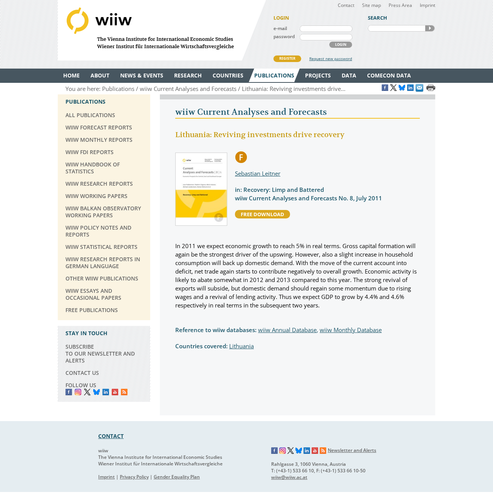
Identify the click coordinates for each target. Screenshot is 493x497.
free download (262, 214)
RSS (124, 392)
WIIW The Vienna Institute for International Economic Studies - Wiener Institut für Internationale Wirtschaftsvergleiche (162, 30)
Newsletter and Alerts (352, 450)
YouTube (115, 392)
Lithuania (241, 346)
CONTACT (111, 436)
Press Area (400, 5)
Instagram (282, 450)
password (284, 36)
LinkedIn (105, 392)
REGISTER (287, 58)
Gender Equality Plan (177, 476)
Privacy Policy (134, 476)
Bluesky (96, 392)
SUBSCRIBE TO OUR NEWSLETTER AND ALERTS (100, 353)
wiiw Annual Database (287, 330)
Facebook (68, 392)
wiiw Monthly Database (351, 330)
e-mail (280, 28)
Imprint (427, 5)
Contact (346, 5)
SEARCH (429, 28)
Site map (371, 5)
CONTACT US (82, 372)
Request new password (330, 58)
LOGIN (340, 44)
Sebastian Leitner (257, 173)
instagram (78, 392)
